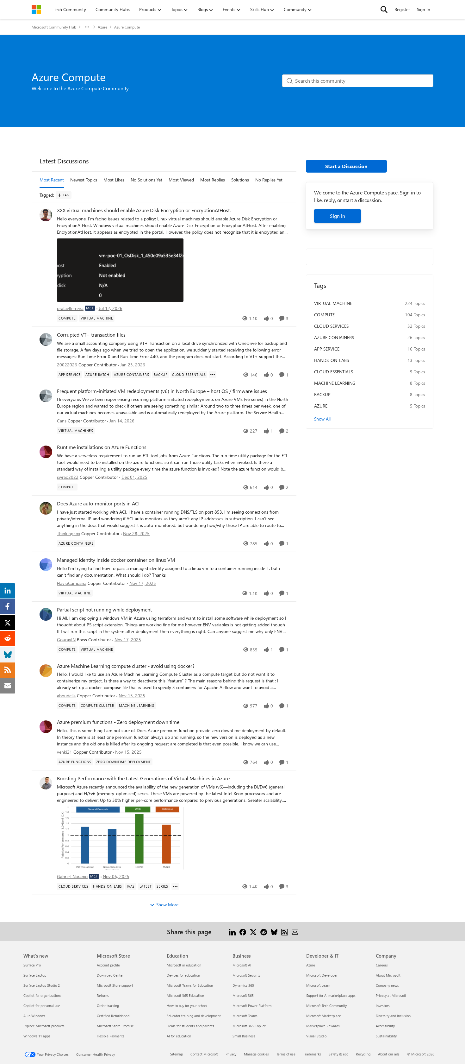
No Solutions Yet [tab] (146, 180)
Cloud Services (331, 326)
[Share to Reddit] (263, 931)
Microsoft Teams (244, 1015)
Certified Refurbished (113, 1015)
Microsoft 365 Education (185, 995)
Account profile (108, 965)
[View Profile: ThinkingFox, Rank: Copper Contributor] (46, 508)
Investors (383, 1005)
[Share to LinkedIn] (232, 931)
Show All (322, 419)
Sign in (337, 215)
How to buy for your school (187, 1005)
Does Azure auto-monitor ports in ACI (98, 503)
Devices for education (183, 975)
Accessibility (385, 1025)
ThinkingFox (68, 533)
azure (320, 406)
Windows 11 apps (36, 1036)
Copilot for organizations (42, 995)
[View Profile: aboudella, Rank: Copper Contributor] (46, 670)
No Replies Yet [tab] (268, 180)
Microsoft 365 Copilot (249, 1025)
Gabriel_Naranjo (72, 876)
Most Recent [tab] (52, 180)
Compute (324, 315)
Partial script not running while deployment (104, 609)
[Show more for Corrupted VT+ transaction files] (212, 374)
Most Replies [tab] (212, 180)
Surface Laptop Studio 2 (41, 985)
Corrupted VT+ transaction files (91, 335)
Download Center (110, 975)
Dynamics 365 (243, 985)
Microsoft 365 (243, 995)
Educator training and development (194, 1015)
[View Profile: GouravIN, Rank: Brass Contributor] (46, 614)
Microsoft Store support (115, 985)
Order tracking (108, 1005)
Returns (103, 995)
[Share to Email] (295, 931)
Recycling (363, 1054)
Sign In (423, 9)
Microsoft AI (241, 965)
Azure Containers (334, 337)
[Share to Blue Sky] (274, 931)
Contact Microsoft (204, 1054)
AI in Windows (34, 1015)
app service (326, 349)
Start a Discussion (346, 166)
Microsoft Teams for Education (190, 985)
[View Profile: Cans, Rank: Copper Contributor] (46, 396)
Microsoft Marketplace (323, 1015)
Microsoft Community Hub (54, 26)
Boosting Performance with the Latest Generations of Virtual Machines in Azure (143, 778)
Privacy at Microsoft (391, 995)
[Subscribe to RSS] (284, 931)
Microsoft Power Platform (251, 1005)
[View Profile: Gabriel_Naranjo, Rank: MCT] (46, 783)
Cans (61, 421)
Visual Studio (316, 1036)
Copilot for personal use (41, 1005)
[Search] (384, 9)
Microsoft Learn (318, 985)
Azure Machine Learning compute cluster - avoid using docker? (126, 666)
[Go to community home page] (36, 9)
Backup (322, 394)
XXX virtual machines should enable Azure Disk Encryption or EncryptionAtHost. (144, 210)
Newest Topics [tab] (83, 180)
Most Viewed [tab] (181, 180)
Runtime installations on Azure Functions (101, 447)
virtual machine (333, 303)
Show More (167, 905)
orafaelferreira (70, 308)
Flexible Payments (110, 1036)
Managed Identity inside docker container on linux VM (116, 560)
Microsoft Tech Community (326, 1005)
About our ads (389, 1054)
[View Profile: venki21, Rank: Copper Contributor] (46, 726)
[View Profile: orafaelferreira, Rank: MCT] (46, 215)
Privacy (231, 1054)
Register (402, 9)
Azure (102, 26)
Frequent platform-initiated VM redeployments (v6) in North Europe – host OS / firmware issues (162, 391)
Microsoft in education (184, 965)
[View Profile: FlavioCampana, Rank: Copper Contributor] (46, 564)
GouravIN (66, 639)
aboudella (66, 696)
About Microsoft (388, 975)
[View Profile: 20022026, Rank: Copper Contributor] (46, 339)
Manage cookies (256, 1054)
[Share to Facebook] (242, 931)
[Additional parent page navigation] (87, 26)
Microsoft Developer (322, 975)
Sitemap (176, 1054)
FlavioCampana (71, 583)
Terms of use (285, 1054)
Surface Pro (32, 965)
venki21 (64, 752)
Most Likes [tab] (113, 180)
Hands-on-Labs (331, 360)
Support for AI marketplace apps (331, 995)
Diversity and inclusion (393, 1015)
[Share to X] (253, 931)
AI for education (179, 1036)
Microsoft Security (246, 975)
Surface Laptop (34, 975)
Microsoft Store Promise (115, 1025)
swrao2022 (67, 477)
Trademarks (312, 1054)
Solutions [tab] (240, 180)
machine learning (335, 383)
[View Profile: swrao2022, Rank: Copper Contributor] (46, 452)
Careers (382, 965)
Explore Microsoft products (44, 1025)
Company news (387, 985)
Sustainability (386, 1036)
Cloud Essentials (333, 372)
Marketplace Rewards (323, 1025)
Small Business (243, 1036)
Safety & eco (338, 1054)
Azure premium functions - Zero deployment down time (118, 722)
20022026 (67, 365)
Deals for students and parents (190, 1025)
